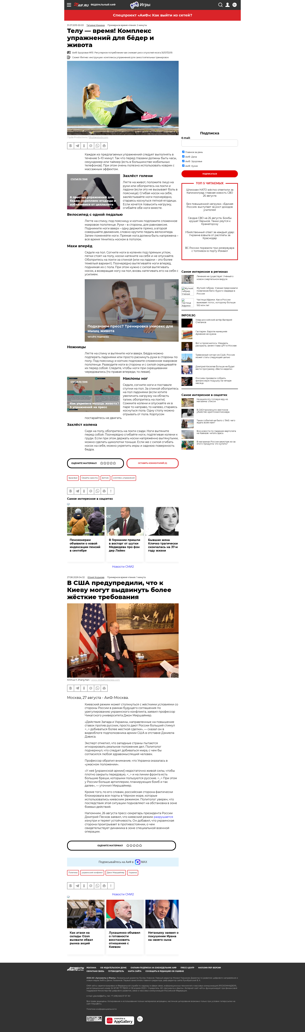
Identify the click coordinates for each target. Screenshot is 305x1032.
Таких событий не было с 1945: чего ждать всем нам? (216, 421)
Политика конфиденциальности (101, 1009)
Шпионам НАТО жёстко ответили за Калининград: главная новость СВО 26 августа (209, 192)
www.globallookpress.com (105, 680)
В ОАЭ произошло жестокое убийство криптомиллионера (213, 411)
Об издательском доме (113, 968)
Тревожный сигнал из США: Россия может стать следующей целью (215, 356)
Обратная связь (95, 971)
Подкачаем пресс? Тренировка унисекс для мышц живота (130, 328)
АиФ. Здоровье (193, 161)
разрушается (163, 817)
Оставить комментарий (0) (152, 463)
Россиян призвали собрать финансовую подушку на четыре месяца (213, 380)
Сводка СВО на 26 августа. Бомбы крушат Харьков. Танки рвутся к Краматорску (210, 221)
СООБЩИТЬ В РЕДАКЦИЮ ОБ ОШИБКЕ (164, 971)
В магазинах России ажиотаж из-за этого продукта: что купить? (216, 443)
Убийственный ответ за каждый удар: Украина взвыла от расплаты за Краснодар (209, 235)
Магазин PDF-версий (209, 968)
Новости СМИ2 (123, 566)
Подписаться (209, 174)
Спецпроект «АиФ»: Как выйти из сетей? (152, 15)
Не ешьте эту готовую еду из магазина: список (212, 400)
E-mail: (185, 138)
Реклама (91, 968)
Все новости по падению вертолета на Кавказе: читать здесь (216, 432)
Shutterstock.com (98, 137)
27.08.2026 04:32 (76, 577)
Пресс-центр (187, 968)
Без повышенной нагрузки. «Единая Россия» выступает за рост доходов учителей (209, 206)
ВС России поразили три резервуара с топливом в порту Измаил (209, 250)
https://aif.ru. (96, 1004)
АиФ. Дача (191, 156)
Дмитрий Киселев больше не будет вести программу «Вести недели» (215, 367)
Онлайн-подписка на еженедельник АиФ (154, 968)
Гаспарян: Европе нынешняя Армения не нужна (211, 332)
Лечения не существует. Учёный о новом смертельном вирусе (215, 277)
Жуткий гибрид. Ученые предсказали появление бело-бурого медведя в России (217, 291)
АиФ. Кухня (191, 166)
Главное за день (194, 152)
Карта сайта (134, 971)
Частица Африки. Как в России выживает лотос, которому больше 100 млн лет (216, 302)
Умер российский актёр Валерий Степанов (214, 321)
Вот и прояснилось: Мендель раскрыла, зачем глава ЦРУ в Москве (216, 344)
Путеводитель (116, 971)
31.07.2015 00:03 (75, 25)
